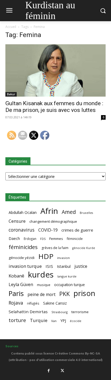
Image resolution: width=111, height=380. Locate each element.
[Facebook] (48, 371)
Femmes (56, 238)
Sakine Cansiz (55, 303)
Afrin (49, 211)
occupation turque (69, 284)
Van (54, 321)
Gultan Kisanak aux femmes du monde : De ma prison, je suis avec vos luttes (54, 106)
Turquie (38, 320)
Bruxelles (86, 213)
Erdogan (30, 238)
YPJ (63, 320)
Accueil (10, 26)
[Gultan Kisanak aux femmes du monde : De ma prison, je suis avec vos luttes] (55, 70)
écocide (75, 321)
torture (17, 320)
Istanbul (64, 266)
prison (84, 293)
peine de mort (41, 294)
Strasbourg (59, 312)
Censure (17, 221)
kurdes (41, 274)
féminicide (75, 238)
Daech (14, 238)
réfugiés (33, 303)
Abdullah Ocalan (23, 212)
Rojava (16, 303)
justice (80, 266)
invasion (63, 258)
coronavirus (21, 230)
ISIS (49, 266)
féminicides (23, 247)
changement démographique (53, 221)
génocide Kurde (83, 248)
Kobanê (16, 276)
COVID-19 (48, 230)
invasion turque (25, 266)
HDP (45, 256)
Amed (69, 212)
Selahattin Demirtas (28, 311)
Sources (11, 346)
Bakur (11, 94)
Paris (16, 293)
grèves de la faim (54, 248)
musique (43, 285)
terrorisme (80, 311)
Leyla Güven (21, 284)
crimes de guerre (77, 230)
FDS (43, 239)
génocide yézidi (21, 257)
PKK (64, 294)
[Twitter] (62, 371)
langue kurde (67, 276)
